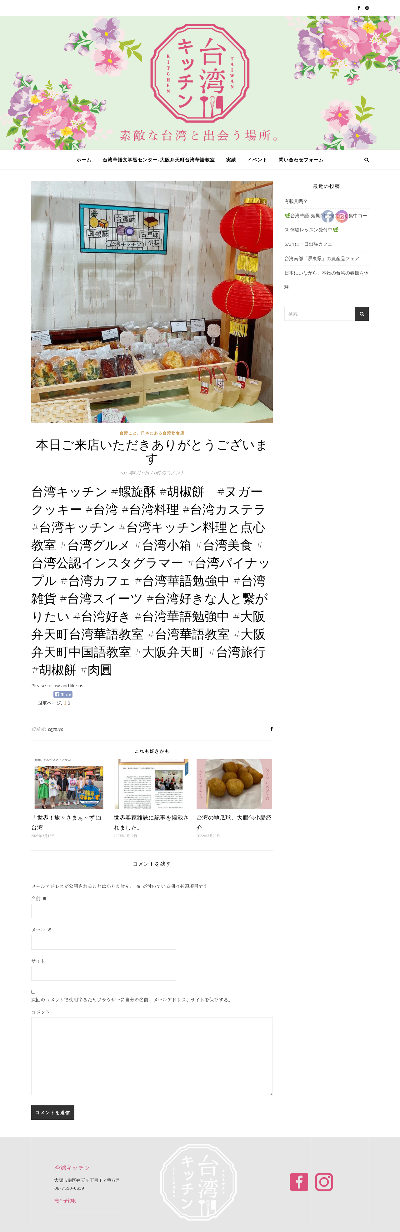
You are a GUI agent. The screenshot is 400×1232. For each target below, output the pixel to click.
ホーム (84, 159)
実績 (231, 159)
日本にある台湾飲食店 (163, 433)
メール (41, 929)
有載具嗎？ (296, 201)
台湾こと (128, 433)
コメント (40, 1012)
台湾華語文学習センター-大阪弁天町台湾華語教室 (159, 159)
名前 (39, 898)
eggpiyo (56, 729)
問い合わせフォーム (301, 159)
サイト (38, 961)
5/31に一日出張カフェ (308, 244)
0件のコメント (169, 472)
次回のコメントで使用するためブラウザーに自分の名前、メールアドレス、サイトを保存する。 (132, 999)
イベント (258, 159)
